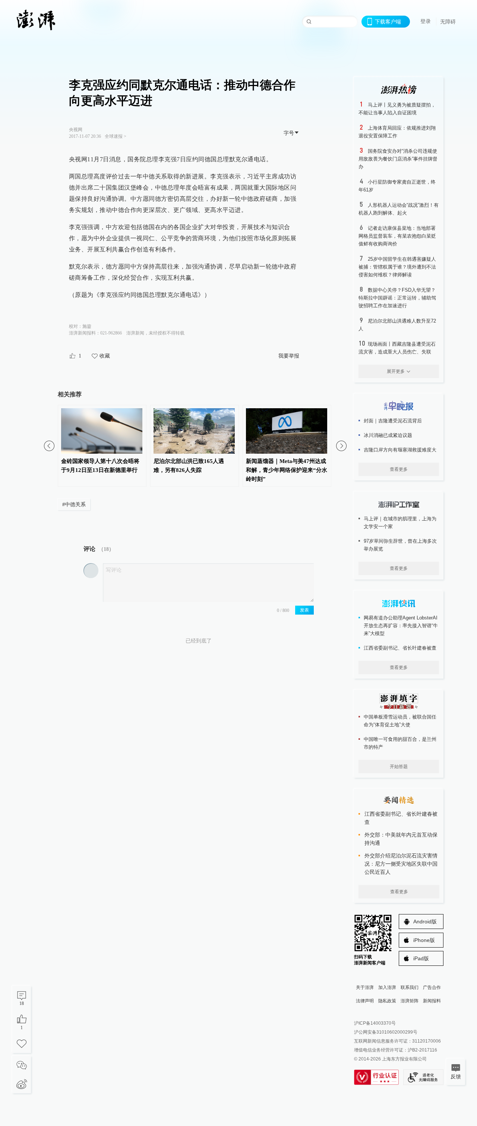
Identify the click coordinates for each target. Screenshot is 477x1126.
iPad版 (421, 958)
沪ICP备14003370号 (375, 1023)
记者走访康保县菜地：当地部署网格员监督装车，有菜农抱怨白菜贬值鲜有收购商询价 (397, 236)
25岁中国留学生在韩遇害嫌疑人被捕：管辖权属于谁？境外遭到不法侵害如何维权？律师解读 (397, 266)
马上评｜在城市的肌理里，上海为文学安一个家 (400, 522)
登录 (425, 21)
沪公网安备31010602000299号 (385, 1032)
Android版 (425, 921)
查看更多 (399, 469)
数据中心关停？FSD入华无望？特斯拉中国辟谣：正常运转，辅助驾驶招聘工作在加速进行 (397, 297)
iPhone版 (424, 940)
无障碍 (448, 22)
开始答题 (399, 766)
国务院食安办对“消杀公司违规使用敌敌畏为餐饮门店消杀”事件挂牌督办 (397, 158)
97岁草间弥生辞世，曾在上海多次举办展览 (400, 545)
